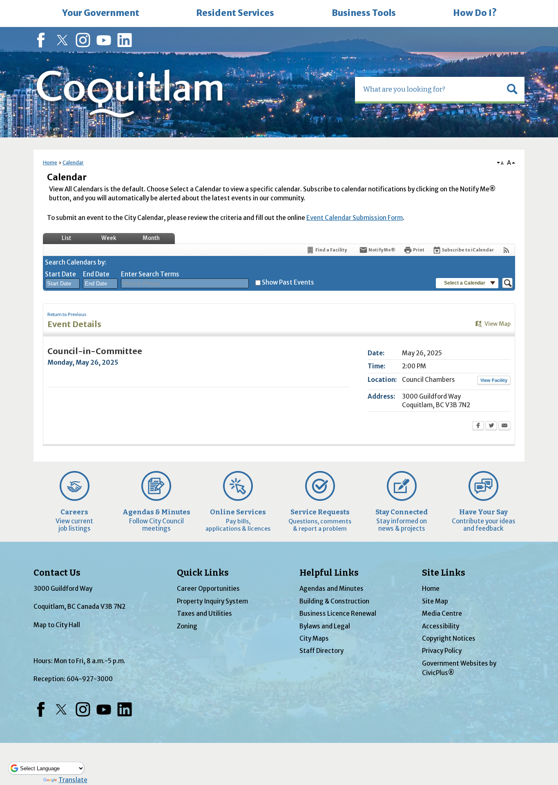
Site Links (443, 572)
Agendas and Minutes (331, 588)
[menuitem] (100, 13)
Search (1, 1)
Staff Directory (321, 651)
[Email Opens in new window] (504, 426)
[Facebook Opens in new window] (478, 426)
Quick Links (203, 572)
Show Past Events (288, 282)
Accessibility (440, 626)
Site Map (435, 601)
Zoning (187, 626)
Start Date (60, 274)
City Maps (314, 638)
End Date (96, 274)
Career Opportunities (208, 588)
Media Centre (442, 613)
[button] (512, 89)
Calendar (73, 162)
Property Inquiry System (212, 601)
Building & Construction (334, 601)
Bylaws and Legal (324, 626)
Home (50, 162)
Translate (72, 780)
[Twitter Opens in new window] (491, 426)
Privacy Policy (442, 651)
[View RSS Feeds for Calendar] (506, 250)
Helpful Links (329, 572)
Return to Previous (66, 314)
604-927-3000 (90, 679)
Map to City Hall (56, 625)
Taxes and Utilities (204, 613)
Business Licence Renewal (337, 613)
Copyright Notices (448, 638)
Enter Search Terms (150, 274)
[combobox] (62, 283)
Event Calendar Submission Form (354, 218)
